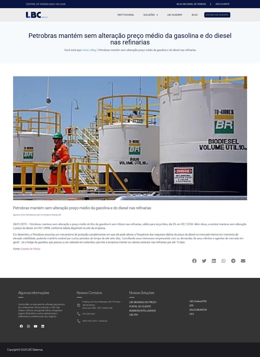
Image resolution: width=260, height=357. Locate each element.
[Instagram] (28, 326)
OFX (191, 314)
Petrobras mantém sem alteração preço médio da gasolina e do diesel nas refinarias (82, 208)
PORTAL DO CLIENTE (140, 306)
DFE (191, 305)
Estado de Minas (30, 248)
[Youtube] (35, 326)
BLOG (195, 14)
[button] (194, 261)
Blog (93, 50)
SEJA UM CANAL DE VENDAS (191, 4)
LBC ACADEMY (174, 14)
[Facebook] (21, 326)
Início (86, 50)
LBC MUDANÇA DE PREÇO (142, 302)
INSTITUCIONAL (125, 14)
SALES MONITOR (198, 309)
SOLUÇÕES (149, 14)
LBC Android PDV (198, 301)
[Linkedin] (43, 326)
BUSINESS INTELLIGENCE (142, 310)
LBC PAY (133, 314)
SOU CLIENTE (222, 4)
